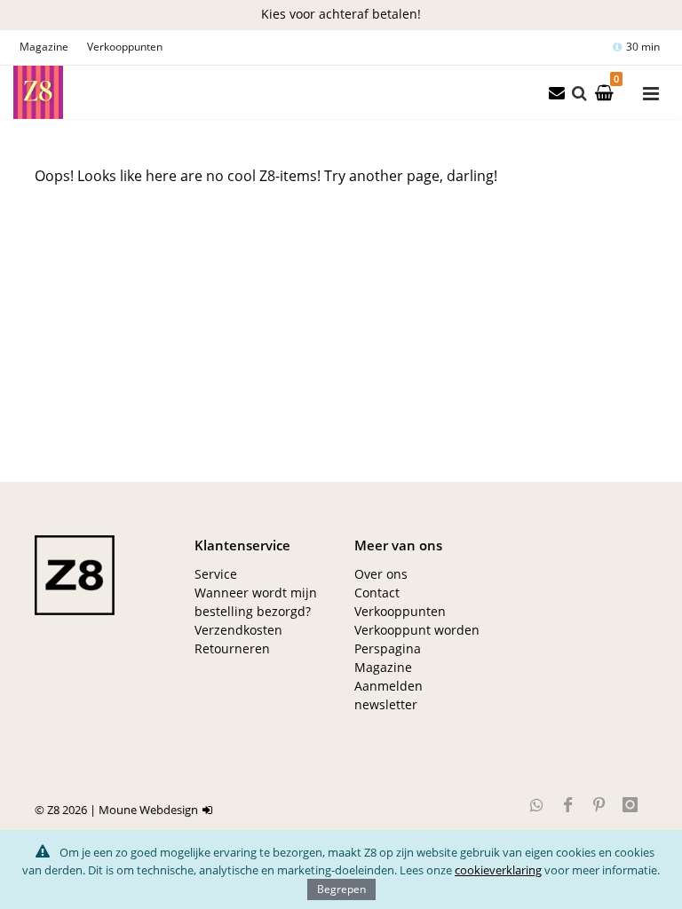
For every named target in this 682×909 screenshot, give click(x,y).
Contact (377, 592)
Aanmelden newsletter (388, 695)
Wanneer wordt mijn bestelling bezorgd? (255, 602)
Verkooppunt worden (417, 629)
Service (215, 573)
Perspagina (387, 648)
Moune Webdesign (148, 810)
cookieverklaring (498, 870)
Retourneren (232, 648)
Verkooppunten (125, 46)
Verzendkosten (238, 629)
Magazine (44, 46)
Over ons (381, 573)
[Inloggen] (210, 810)
